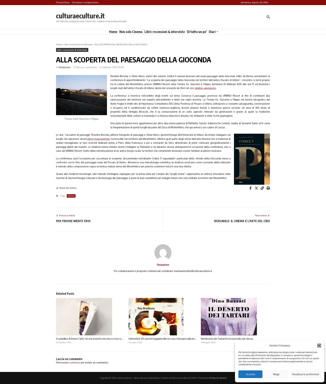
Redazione (64, 67)
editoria (71, 196)
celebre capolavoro (205, 88)
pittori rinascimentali (98, 138)
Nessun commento (86, 67)
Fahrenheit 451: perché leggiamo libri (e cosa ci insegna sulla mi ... (162, 338)
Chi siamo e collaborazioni (85, 2)
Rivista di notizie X (218, 378)
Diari (212, 32)
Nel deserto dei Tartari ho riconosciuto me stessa (227, 338)
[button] (319, 345)
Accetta (250, 374)
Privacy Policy (62, 2)
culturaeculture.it (80, 15)
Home (113, 32)
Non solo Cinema (130, 32)
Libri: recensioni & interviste (164, 32)
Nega (276, 374)
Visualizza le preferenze (305, 374)
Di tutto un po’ (197, 32)
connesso (74, 362)
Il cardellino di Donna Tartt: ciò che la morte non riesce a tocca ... (89, 338)
